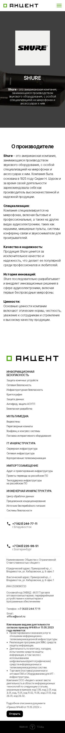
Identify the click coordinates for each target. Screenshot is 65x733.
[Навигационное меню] (59, 5)
